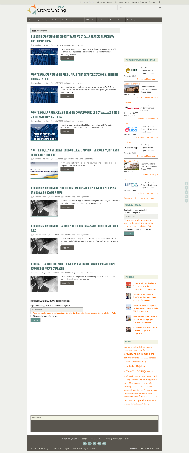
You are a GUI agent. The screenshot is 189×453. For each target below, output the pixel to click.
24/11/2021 (55, 234)
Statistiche (153, 2)
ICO (144, 376)
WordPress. (155, 448)
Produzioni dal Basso (140, 390)
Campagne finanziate (139, 2)
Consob (135, 350)
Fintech (130, 376)
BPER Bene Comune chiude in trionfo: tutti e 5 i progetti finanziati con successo (145, 319)
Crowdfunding (72, 159)
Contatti (110, 2)
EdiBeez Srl (83, 439)
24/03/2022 (58, 159)
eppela (138, 361)
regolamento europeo (139, 393)
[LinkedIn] (90, 2)
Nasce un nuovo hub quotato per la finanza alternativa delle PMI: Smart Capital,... (145, 308)
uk (153, 400)
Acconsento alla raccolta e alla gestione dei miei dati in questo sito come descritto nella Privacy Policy (74, 313)
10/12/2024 (58, 83)
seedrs (149, 397)
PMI (148, 387)
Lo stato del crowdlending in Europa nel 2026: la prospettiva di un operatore (144, 286)
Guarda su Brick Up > (149, 174)
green (140, 376)
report (149, 393)
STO (150, 401)
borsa (147, 347)
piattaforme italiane (139, 387)
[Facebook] (80, 2)
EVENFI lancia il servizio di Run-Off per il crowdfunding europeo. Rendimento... (144, 297)
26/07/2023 (58, 121)
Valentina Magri (39, 197)
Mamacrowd (135, 383)
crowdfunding (144, 350)
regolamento (128, 393)
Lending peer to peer (75, 45)
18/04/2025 (58, 45)
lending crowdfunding (133, 380)
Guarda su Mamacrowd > (147, 79)
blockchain (140, 347)
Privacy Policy (111, 439)
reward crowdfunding (135, 396)
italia (154, 375)
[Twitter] (86, 2)
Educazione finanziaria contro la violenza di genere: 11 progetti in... (145, 330)
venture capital (128, 404)
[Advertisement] (142, 256)
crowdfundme (131, 357)
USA (155, 401)
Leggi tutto (66, 58)
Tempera (144, 448)
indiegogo (148, 376)
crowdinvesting (144, 358)
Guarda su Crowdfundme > (147, 118)
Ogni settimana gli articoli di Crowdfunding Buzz (50, 305)
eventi (147, 372)
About (33, 448)
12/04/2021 (55, 272)
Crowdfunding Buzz (41, 45)
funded (136, 376)
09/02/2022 (55, 197)
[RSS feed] (93, 2)
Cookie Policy (123, 439)
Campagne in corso (122, 2)
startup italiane (140, 400)
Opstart (145, 383)
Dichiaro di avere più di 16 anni (45, 316)
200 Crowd (127, 347)
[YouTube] (83, 2)
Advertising (101, 2)
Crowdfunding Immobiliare (139, 353)
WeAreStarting (144, 404)
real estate (153, 390)
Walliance (137, 404)
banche (132, 347)
